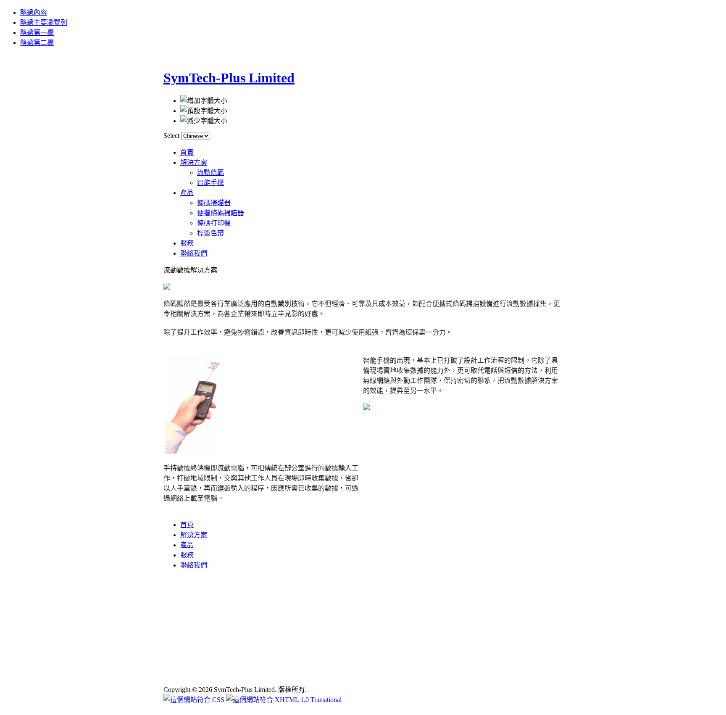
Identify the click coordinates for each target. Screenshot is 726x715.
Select (171, 135)
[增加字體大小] (203, 100)
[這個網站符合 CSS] (194, 699)
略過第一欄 (37, 32)
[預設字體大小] (203, 110)
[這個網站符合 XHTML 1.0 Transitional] (284, 699)
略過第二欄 (37, 42)
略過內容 (33, 12)
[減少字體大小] (203, 120)
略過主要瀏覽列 (43, 22)
